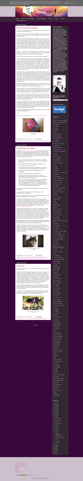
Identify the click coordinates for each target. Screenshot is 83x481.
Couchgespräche (56, 149)
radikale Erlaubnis (56, 303)
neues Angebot (56, 288)
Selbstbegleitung (56, 334)
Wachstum (41, 258)
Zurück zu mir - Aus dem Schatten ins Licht (38, 115)
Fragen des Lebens (56, 182)
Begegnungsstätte (56, 137)
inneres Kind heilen (56, 237)
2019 (55, 413)
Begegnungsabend (56, 134)
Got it (72, 3)
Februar (56, 441)
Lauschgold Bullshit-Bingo (58, 259)
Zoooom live (55, 395)
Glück (54, 203)
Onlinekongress (56, 290)
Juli (56, 426)
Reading (54, 307)
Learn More (67, 3)
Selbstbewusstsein (56, 336)
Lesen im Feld (55, 263)
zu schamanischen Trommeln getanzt (30, 150)
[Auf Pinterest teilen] (41, 139)
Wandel (44, 258)
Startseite (33, 321)
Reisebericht (55, 313)
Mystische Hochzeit (56, 282)
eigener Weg (55, 159)
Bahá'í (54, 132)
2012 (55, 451)
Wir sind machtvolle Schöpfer (27, 28)
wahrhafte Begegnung (57, 378)
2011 (55, 453)
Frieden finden (55, 189)
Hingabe (20, 257)
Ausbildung (55, 130)
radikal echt (55, 299)
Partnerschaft (55, 293)
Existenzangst (55, 176)
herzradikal (55, 218)
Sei (53, 330)
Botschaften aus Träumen (58, 143)
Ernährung (55, 174)
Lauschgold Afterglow (57, 257)
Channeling (55, 145)
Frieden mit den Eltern (57, 191)
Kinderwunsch (55, 244)
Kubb (54, 253)
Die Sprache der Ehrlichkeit (58, 151)
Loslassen (55, 268)
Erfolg (24, 140)
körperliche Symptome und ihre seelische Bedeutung (59, 247)
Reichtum (55, 309)
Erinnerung (55, 170)
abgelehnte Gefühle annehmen (58, 122)
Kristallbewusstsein (56, 251)
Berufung (21, 140)
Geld (54, 201)
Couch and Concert (56, 147)
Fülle (54, 193)
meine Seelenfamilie (33, 183)
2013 (55, 449)
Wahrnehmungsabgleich (41, 18)
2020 (55, 412)
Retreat (54, 315)
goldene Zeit (55, 205)
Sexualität (55, 347)
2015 (55, 446)
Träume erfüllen (29, 140)
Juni (56, 428)
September (57, 423)
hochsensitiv (55, 227)
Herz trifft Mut (55, 216)
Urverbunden (55, 365)
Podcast (54, 295)
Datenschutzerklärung (21, 20)
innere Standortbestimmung (58, 235)
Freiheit (54, 186)
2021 (55, 410)
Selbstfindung (55, 340)
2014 (55, 448)
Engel (54, 164)
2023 (55, 407)
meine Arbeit (55, 274)
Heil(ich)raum (55, 211)
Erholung (54, 168)
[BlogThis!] (37, 139)
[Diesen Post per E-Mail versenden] (36, 139)
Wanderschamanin (56, 384)
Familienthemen (56, 180)
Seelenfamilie (25, 258)
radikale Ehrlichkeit (56, 301)
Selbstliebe (55, 343)
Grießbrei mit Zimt (56, 209)
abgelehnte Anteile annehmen (58, 120)
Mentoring (55, 276)
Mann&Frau (55, 270)
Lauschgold (55, 255)
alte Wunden (55, 124)
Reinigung (55, 311)
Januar (56, 442)
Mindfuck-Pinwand (56, 278)
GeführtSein (55, 195)
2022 (55, 408)
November (57, 420)
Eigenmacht (55, 160)
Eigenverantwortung (56, 162)
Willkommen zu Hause (57, 390)
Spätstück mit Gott (56, 351)
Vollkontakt (55, 372)
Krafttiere (45, 257)
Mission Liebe (55, 280)
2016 (55, 444)
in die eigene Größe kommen (31, 257)
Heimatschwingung (56, 214)
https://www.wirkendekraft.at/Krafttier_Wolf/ (24, 206)
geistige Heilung (56, 197)
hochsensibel (55, 225)
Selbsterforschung (56, 338)
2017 (55, 417)
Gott (54, 207)
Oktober (57, 421)
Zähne (54, 392)
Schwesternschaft (56, 322)
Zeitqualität (55, 394)
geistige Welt (55, 199)
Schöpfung (55, 320)
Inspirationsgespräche (57, 239)
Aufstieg (54, 128)
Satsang (54, 318)
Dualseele (55, 155)
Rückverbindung (19, 258)
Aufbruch (21, 318)
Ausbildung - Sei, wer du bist (20, 466)
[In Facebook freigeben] (40, 139)
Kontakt (56, 18)
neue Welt (55, 286)
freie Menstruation (56, 184)
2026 (55, 402)
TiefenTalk (55, 355)
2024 (55, 405)
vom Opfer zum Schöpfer (44, 140)
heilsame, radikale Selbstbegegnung (27, 18)
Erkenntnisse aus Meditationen (59, 172)
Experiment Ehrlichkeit (57, 178)
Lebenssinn (55, 261)
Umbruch (54, 363)
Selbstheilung (31, 258)
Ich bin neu (20, 266)
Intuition (54, 242)
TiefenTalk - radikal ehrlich (20, 464)
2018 (55, 415)
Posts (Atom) (35, 325)
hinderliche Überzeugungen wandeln (59, 220)
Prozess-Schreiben (56, 297)
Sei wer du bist (56, 332)
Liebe (54, 265)
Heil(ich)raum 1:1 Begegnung (20, 463)
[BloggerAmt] (29, 475)
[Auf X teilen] (38, 139)
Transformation (56, 359)
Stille (54, 353)
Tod (53, 357)
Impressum (62, 18)
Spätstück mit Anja (56, 349)
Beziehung (55, 141)
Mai (56, 430)
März (56, 433)
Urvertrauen (34, 140)
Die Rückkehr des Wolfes (25, 148)
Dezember (57, 418)
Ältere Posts (47, 321)
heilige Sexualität (56, 212)
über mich (50, 18)
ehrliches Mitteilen (56, 157)
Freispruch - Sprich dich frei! (58, 187)
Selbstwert (55, 345)
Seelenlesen (55, 326)
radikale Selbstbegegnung (58, 305)
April (56, 431)
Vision (38, 140)
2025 (55, 403)
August (56, 425)
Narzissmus (55, 284)
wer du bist (55, 388)
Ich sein (24, 257)
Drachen (54, 153)
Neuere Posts (19, 321)
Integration (55, 240)
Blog (17, 18)
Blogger (48, 478)
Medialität (55, 272)
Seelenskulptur (56, 328)
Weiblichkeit (55, 386)
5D (53, 118)
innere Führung (40, 257)
